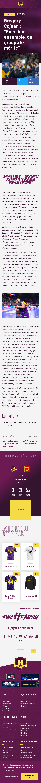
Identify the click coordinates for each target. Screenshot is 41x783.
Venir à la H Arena (7, 748)
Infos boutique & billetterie (28, 755)
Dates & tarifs (24, 750)
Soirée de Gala (6, 711)
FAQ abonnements (26, 757)
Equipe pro (9, 14)
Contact (4, 757)
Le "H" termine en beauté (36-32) (30, 440)
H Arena (4, 706)
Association (5, 708)
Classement (24, 706)
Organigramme (6, 703)
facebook (31, 82)
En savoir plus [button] (8, 770)
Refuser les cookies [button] (11, 776)
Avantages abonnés (26, 752)
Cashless (5, 752)
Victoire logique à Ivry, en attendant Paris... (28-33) (11, 442)
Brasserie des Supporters (28, 725)
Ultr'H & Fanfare (25, 733)
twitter (21, 82)
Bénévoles (23, 735)
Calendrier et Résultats (27, 703)
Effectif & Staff (25, 701)
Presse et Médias (7, 755)
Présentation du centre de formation (10, 724)
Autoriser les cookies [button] (29, 777)
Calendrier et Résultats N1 (10, 730)
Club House (24, 730)
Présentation (6, 701)
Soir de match (6, 750)
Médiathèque (24, 728)
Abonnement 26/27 (26, 748)
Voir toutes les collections (29, 609)
